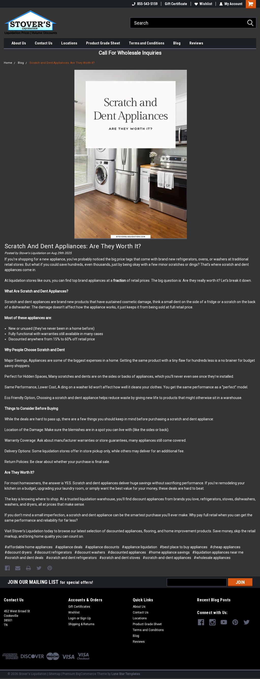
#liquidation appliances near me (217, 552)
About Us (18, 43)
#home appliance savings (169, 552)
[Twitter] (39, 568)
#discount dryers (18, 552)
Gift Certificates (79, 606)
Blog (177, 43)
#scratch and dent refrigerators (71, 558)
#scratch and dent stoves (119, 558)
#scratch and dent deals (24, 558)
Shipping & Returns (81, 624)
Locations (69, 43)
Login (72, 618)
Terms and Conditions (146, 43)
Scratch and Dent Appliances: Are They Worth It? (62, 62)
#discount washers (89, 552)
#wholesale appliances (212, 558)
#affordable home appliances (29, 547)
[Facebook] (7, 568)
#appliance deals (69, 547)
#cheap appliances (225, 547)
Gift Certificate (176, 4)
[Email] (17, 568)
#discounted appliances (127, 552)
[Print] (28, 568)
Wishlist (206, 4)
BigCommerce (86, 674)
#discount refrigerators (53, 552)
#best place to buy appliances (183, 547)
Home (8, 62)
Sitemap (54, 674)
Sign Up (85, 618)
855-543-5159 (147, 4)
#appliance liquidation (139, 547)
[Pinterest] (49, 568)
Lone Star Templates (125, 674)
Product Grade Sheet (103, 43)
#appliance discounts (102, 547)
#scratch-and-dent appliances (167, 558)
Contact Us (43, 43)
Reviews (196, 43)
